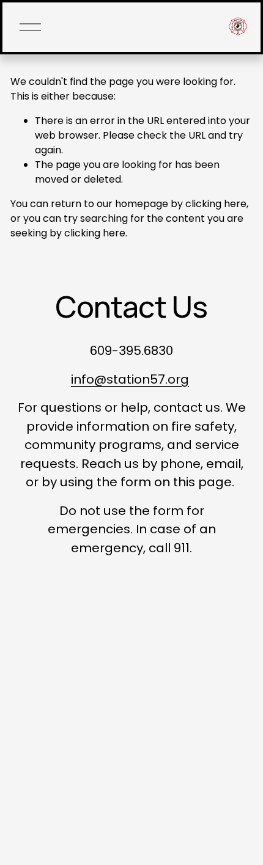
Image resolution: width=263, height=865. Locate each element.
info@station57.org (130, 379)
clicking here (215, 204)
